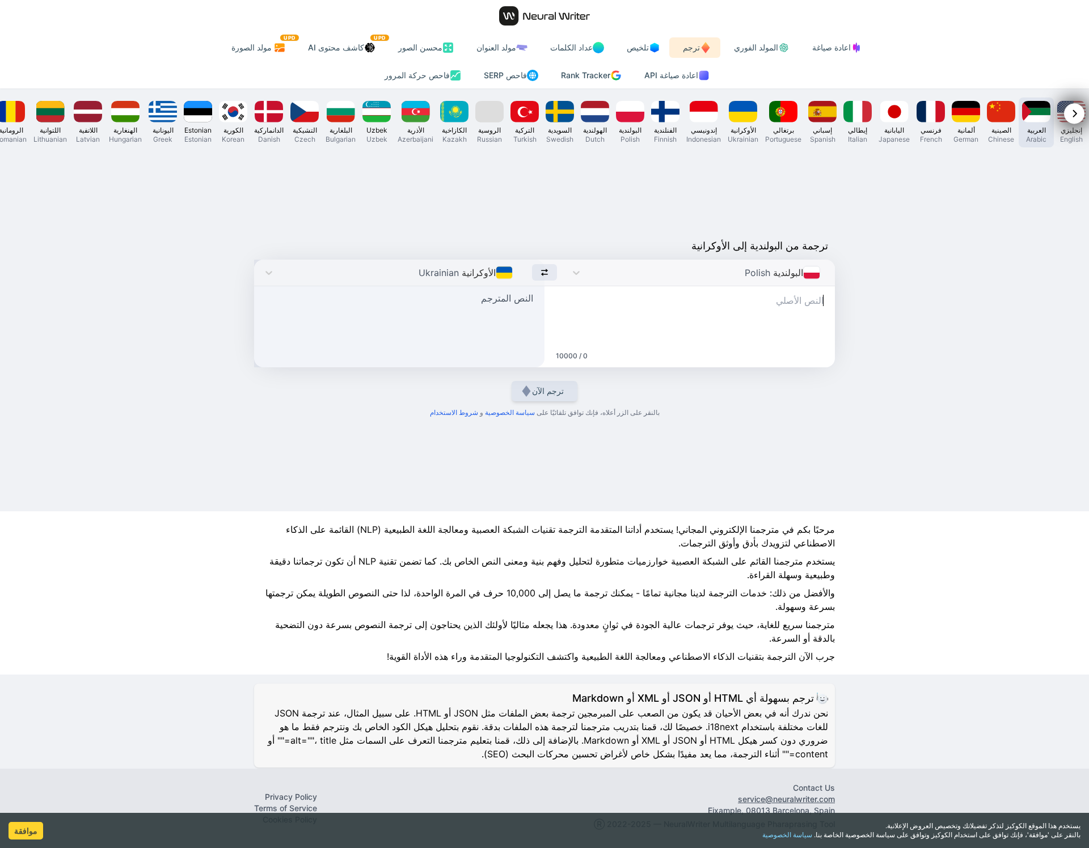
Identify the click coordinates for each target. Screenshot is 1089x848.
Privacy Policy (291, 797)
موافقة (25, 831)
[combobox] (823, 272)
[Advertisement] (544, 190)
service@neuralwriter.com (786, 799)
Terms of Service (285, 808)
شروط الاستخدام (454, 412)
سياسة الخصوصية (787, 834)
